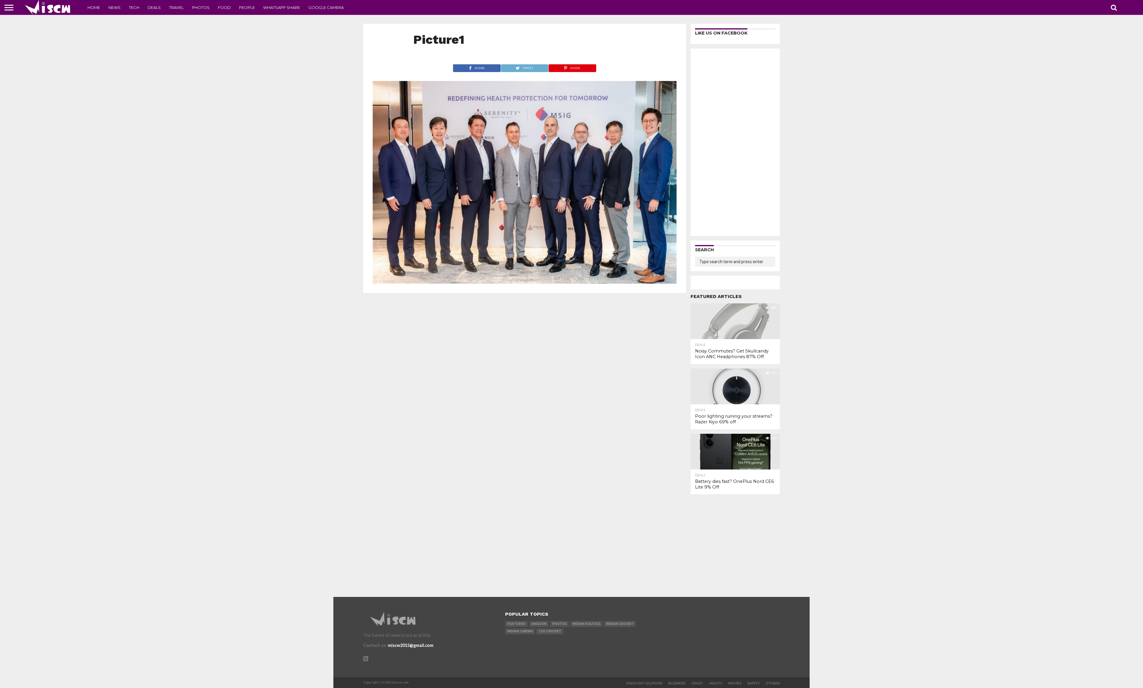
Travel (176, 7)
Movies (734, 683)
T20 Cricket (549, 631)
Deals (154, 7)
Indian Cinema (520, 631)
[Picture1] (525, 282)
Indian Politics (586, 624)
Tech (134, 7)
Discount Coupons (644, 683)
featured (516, 624)
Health (715, 683)
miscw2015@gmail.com (410, 645)
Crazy (697, 683)
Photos (201, 7)
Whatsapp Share (281, 7)
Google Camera (326, 7)
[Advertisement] (735, 142)
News (114, 7)
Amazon (538, 624)
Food (224, 7)
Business (677, 683)
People (247, 7)
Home (94, 7)
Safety (753, 683)
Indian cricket (619, 624)
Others (773, 683)
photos (559, 624)
